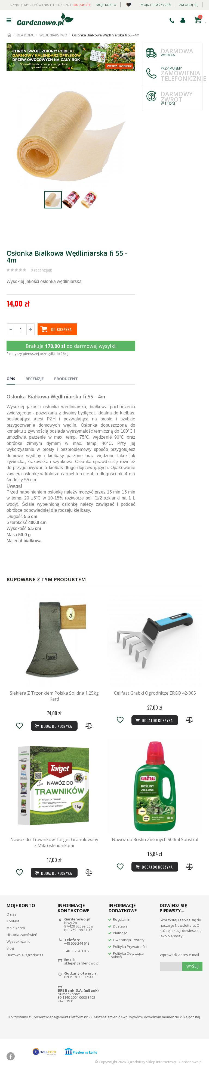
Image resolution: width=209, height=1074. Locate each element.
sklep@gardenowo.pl (81, 963)
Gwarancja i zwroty (129, 939)
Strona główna (9, 35)
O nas (11, 914)
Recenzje (35, 378)
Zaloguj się (188, 5)
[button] (130, 86)
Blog (10, 948)
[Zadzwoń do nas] (172, 20)
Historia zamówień (22, 934)
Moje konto (106, 5)
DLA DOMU (26, 35)
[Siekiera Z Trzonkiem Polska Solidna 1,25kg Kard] (54, 640)
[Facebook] (11, 1056)
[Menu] (9, 20)
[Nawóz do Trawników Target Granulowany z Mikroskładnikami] (54, 786)
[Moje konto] (182, 20)
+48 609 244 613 (77, 943)
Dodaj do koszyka (56, 873)
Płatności (120, 933)
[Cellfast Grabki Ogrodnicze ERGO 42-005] (154, 640)
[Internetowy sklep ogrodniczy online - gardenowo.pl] (45, 19)
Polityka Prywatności (130, 946)
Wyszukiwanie (18, 941)
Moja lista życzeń (156, 5)
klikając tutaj (190, 1016)
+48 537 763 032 (77, 950)
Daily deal (129, 4)
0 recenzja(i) (41, 270)
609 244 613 (82, 5)
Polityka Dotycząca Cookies (126, 955)
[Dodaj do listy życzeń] (19, 726)
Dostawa (120, 926)
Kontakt (13, 921)
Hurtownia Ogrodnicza (25, 955)
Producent (66, 378)
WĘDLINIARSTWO (53, 35)
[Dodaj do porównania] (89, 726)
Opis (11, 378)
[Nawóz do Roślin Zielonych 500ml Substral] (154, 786)
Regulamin (121, 919)
